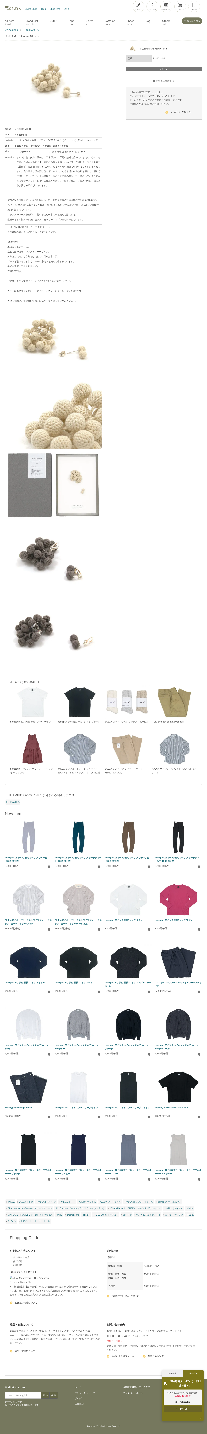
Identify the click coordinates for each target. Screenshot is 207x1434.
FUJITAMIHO (24, 129)
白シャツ (127, 1214)
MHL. (60, 1214)
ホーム (78, 1387)
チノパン (12, 1221)
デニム (190, 1214)
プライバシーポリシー (134, 1392)
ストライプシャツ (174, 1214)
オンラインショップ (85, 1392)
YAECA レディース (46, 1201)
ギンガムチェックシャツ (148, 1214)
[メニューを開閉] (196, 6)
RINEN (86, 1214)
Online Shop (31, 8)
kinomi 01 (22, 134)
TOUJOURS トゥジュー (106, 1214)
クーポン (193, 1373)
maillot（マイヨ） (174, 1208)
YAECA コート (67, 1201)
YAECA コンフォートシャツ (139, 1201)
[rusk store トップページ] (13, 8)
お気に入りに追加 (165, 80)
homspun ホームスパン (169, 1201)
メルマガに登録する (180, 112)
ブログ (78, 1398)
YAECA (11, 1201)
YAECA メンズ (26, 1201)
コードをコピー (182, 1409)
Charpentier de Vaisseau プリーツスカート (30, 1208)
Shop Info (55, 8)
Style (66, 8)
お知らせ (172, 1373)
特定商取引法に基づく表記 (136, 1387)
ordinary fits (73, 1214)
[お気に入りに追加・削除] (49, 867)
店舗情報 (79, 1404)
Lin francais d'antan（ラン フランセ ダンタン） (80, 1208)
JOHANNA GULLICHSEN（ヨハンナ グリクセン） (135, 1208)
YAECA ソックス (87, 1201)
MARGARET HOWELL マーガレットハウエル (30, 1214)
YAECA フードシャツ (110, 1201)
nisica (190, 1208)
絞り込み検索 (193, 21)
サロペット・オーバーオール (35, 1221)
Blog (43, 8)
